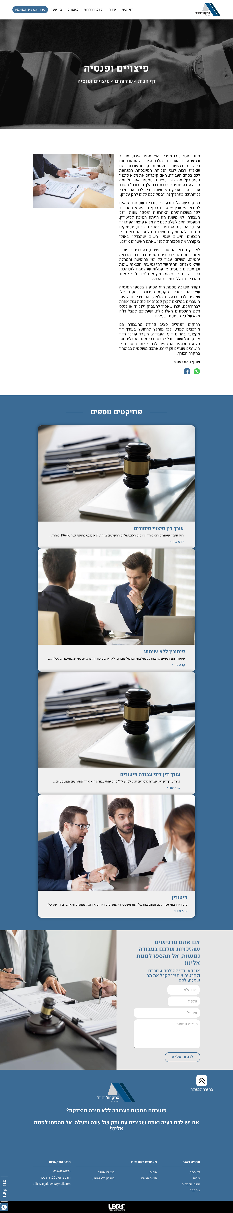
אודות (112, 9)
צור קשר (56, 9)
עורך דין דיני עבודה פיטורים (150, 775)
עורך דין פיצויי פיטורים (159, 529)
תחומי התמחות (93, 9)
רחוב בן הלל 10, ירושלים (56, 1177)
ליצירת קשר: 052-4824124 (30, 10)
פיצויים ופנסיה (106, 1172)
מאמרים (73, 9)
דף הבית (127, 9)
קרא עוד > (177, 542)
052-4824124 (62, 1171)
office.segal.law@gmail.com (52, 1183)
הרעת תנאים (149, 1178)
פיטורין (179, 898)
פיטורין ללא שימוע (164, 652)
